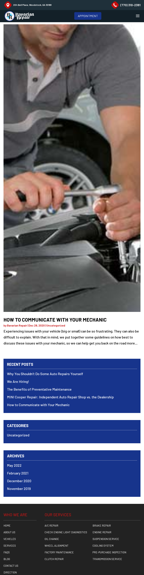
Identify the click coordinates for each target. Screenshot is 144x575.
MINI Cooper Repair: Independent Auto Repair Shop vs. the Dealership (60, 397)
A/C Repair (51, 525)
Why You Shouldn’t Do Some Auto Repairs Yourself (45, 374)
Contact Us (11, 565)
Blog (7, 559)
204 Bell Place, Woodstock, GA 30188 (32, 5)
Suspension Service (106, 538)
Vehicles (10, 538)
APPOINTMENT (88, 16)
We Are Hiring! (18, 381)
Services (10, 545)
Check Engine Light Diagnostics (66, 532)
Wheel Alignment (56, 545)
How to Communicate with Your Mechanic (55, 320)
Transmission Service (107, 559)
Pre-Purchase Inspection (109, 552)
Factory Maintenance (59, 552)
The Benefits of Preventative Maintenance (39, 389)
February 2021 (17, 473)
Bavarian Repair (17, 325)
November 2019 (19, 488)
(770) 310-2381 (130, 5)
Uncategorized (55, 325)
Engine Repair (102, 532)
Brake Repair (102, 525)
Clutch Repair (54, 559)
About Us (9, 532)
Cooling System (103, 545)
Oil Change (52, 538)
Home (7, 525)
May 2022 (14, 465)
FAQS (7, 552)
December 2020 (19, 481)
